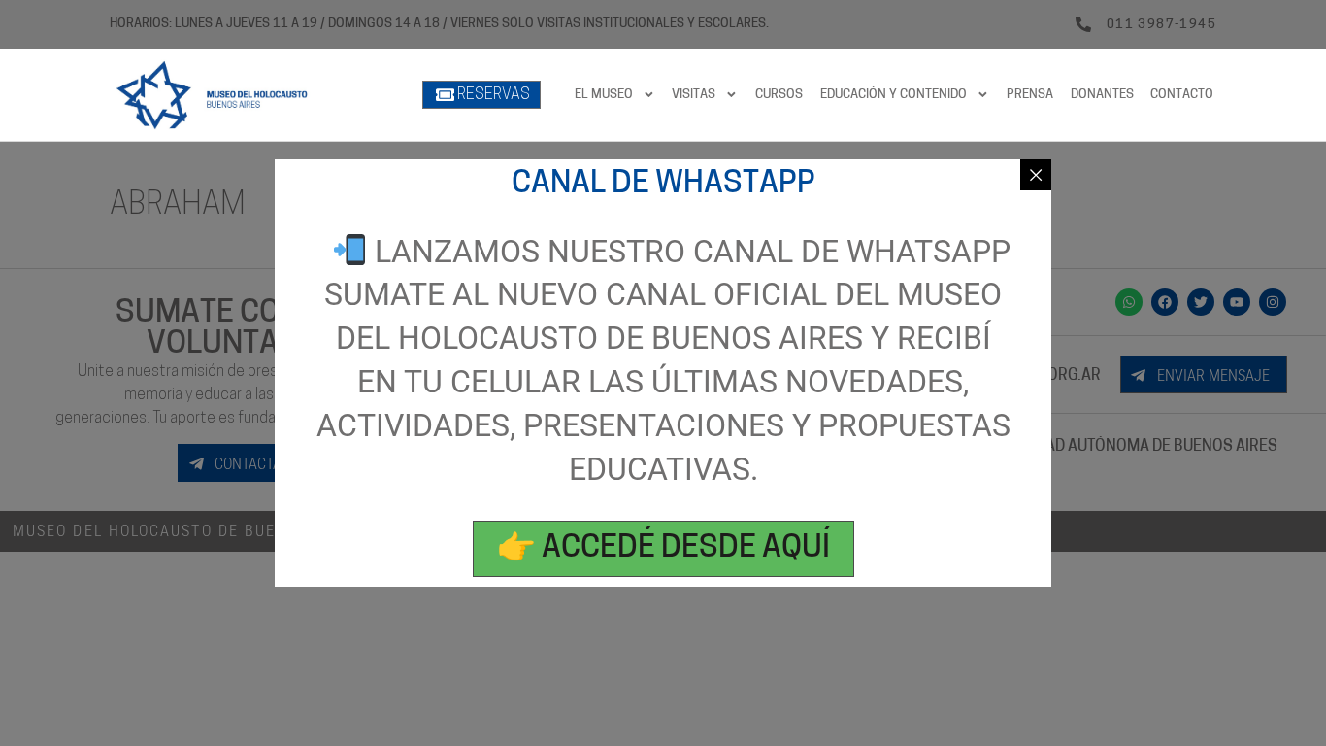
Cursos (779, 94)
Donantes (1102, 94)
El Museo (604, 94)
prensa (1030, 94)
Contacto (1181, 94)
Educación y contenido (893, 94)
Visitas (693, 94)
